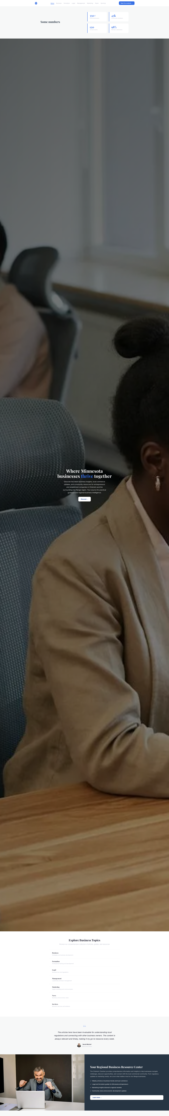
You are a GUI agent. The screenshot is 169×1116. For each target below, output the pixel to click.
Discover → (84, 499)
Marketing (90, 3)
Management (81, 3)
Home (52, 3)
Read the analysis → (127, 3)
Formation (67, 3)
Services (103, 3)
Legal (73, 3)
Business (59, 3)
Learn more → (97, 1097)
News (97, 3)
